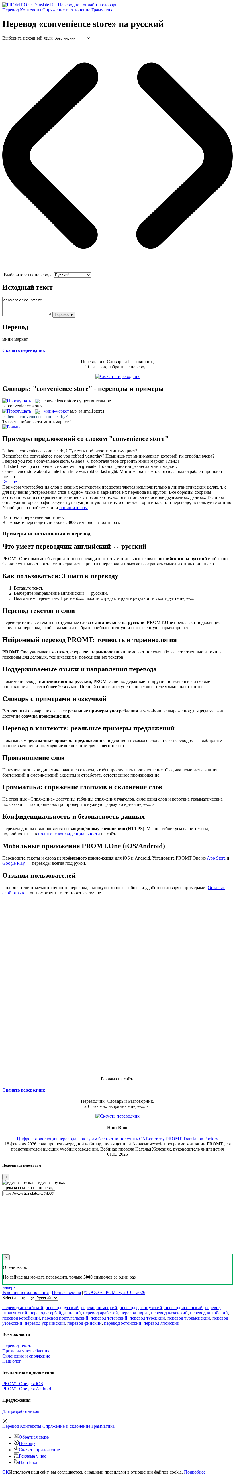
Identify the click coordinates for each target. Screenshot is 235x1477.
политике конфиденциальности (69, 833)
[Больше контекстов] (11, 426)
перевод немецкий (99, 1307)
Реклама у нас (32, 1456)
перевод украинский (45, 1323)
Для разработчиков (20, 1411)
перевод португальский (65, 1317)
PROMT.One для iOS (22, 1383)
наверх (9, 1287)
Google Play (13, 863)
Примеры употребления (25, 1350)
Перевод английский (22, 1307)
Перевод (10, 9)
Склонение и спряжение (26, 1356)
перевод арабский (100, 1312)
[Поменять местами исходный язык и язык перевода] (117, 269)
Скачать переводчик (23, 350)
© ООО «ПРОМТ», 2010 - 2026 (114, 1292)
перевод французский (141, 1307)
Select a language (18, 1297)
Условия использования (25, 1292)
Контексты (30, 9)
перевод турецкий (147, 1317)
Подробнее (194, 1472)
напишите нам (73, 507)
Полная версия (66, 1292)
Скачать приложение (39, 1449)
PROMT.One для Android (26, 1388)
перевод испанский (183, 1307)
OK (5, 1472)
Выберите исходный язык (27, 38)
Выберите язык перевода (28, 274)
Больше (9, 481)
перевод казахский (169, 1312)
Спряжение (66, 9)
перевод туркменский (188, 1317)
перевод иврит (134, 1312)
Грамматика (103, 9)
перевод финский (84, 1323)
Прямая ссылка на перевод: (29, 1187)
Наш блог (11, 1361)
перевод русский (62, 1307)
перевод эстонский (122, 1323)
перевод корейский (21, 1317)
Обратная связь (34, 1437)
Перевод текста (17, 1345)
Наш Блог (28, 1462)
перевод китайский (209, 1312)
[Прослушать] (16, 400)
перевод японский (161, 1323)
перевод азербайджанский (55, 1312)
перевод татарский (109, 1317)
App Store (216, 858)
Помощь (27, 1443)
